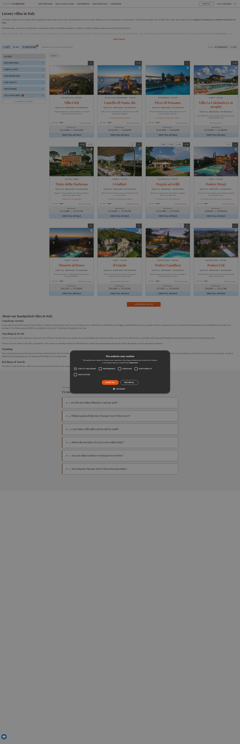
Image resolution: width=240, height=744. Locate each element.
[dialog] (120, 372)
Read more (134, 363)
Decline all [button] (129, 382)
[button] (120, 388)
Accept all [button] (110, 382)
